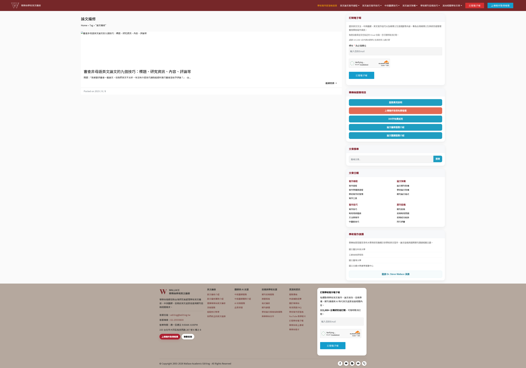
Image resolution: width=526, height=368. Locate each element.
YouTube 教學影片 (297, 316)
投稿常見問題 (403, 213)
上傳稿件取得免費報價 (396, 111)
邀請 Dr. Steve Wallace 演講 (395, 274)
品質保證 (239, 307)
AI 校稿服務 (240, 303)
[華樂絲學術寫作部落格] (352, 363)
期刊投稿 (401, 209)
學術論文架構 (403, 189)
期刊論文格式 (403, 194)
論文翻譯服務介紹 (395, 135)
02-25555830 (177, 319)
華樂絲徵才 (294, 329)
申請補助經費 (295, 298)
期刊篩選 (266, 307)
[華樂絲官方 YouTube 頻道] (346, 363)
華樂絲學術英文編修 (31, 5)
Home (84, 25)
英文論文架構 (409, 5)
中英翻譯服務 (241, 294)
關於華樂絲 (294, 303)
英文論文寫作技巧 (371, 5)
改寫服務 (211, 307)
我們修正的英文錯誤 (216, 316)
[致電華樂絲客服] (364, 363)
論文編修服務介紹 (395, 127)
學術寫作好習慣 (356, 194)
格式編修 (266, 303)
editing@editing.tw (180, 315)
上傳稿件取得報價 (500, 5)
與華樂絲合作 (268, 316)
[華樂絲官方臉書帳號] (340, 363)
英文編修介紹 (213, 294)
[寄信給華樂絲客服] (358, 363)
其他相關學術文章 (451, 5)
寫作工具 (353, 198)
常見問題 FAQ (295, 307)
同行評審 (401, 221)
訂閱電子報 (475, 5)
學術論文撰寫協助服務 (272, 311)
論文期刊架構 (403, 185)
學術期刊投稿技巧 (429, 5)
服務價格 (293, 294)
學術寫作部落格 (296, 311)
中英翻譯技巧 (391, 5)
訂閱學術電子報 (296, 320)
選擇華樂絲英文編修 (216, 303)
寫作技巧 (353, 209)
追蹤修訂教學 (213, 311)
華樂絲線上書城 (296, 325)
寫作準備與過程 (356, 189)
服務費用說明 (395, 102)
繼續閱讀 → (331, 83)
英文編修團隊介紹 (215, 298)
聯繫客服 (188, 336)
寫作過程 (353, 185)
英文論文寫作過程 (349, 5)
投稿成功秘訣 (403, 217)
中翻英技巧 (354, 221)
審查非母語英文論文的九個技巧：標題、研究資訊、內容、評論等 (137, 71)
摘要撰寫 (266, 298)
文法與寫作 (354, 217)
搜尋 (438, 159)
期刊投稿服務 (268, 294)
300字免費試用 (395, 119)
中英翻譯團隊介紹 (243, 298)
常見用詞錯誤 (355, 213)
